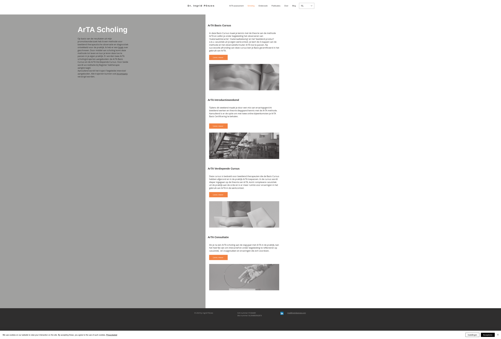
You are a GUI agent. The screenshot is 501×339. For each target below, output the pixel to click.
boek (120, 47)
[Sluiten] (497, 335)
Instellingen (472, 335)
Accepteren (488, 335)
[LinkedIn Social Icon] (282, 313)
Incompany (122, 73)
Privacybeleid (111, 335)
